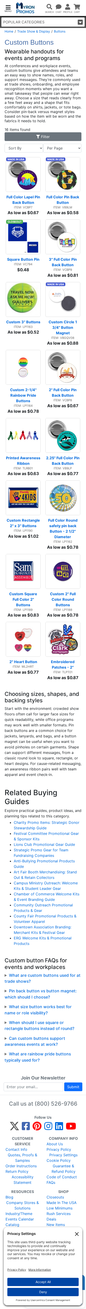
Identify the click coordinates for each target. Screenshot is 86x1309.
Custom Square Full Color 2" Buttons (23, 599)
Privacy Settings (63, 1155)
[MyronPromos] (25, 8)
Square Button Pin (23, 259)
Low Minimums (59, 1208)
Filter (45, 136)
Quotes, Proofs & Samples (22, 1158)
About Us (55, 1144)
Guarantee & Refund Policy (63, 1169)
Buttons (59, 31)
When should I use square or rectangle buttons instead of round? (39, 1025)
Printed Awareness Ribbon (23, 461)
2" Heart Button (23, 661)
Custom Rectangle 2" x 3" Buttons (24, 523)
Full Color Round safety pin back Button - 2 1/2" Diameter (63, 528)
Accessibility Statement (22, 1180)
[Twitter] (14, 1128)
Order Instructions (21, 1166)
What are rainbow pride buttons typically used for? (38, 1057)
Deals (51, 1219)
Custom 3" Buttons (23, 322)
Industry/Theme (19, 1213)
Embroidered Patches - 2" (63, 664)
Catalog (12, 1224)
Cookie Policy (59, 1160)
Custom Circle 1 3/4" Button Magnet (63, 327)
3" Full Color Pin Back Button (63, 262)
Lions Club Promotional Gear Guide (44, 844)
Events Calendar (20, 1219)
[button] (8, 8)
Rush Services (59, 1213)
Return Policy (17, 1171)
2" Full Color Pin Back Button (63, 392)
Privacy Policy (59, 1149)
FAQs (51, 1182)
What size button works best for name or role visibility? (38, 1009)
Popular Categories (23, 22)
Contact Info (16, 1149)
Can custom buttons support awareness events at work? (35, 1041)
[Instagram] (48, 1128)
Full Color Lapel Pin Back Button (23, 200)
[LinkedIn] (59, 1128)
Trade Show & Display (33, 31)
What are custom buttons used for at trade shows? (42, 978)
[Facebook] (25, 1128)
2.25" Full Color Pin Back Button (63, 461)
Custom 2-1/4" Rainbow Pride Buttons (23, 395)
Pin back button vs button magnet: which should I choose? (41, 993)
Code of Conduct (62, 1177)
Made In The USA (62, 1202)
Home (9, 31)
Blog (9, 1197)
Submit (73, 1087)
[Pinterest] (37, 1128)
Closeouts (55, 1197)
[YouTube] (71, 1128)
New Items (56, 1224)
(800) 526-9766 (56, 1103)
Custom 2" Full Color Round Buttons (63, 599)
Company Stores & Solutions (22, 1205)
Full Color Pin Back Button (63, 200)
